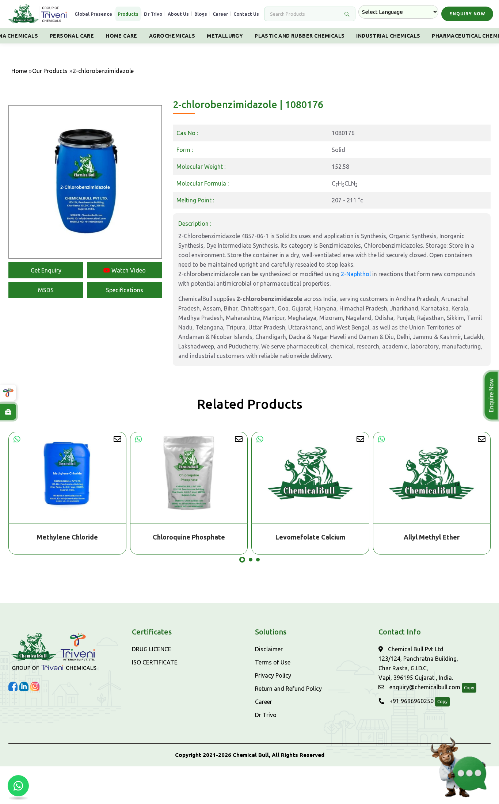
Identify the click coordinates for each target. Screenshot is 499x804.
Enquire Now (492, 395)
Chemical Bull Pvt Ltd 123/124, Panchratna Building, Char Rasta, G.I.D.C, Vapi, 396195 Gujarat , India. (418, 663)
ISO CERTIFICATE (155, 662)
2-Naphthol (356, 274)
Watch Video (128, 270)
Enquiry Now (467, 13)
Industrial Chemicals (388, 36)
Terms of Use (272, 662)
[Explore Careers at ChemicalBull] (8, 412)
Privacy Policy (273, 675)
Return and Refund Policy (288, 688)
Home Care (121, 36)
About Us (178, 13)
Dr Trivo (153, 13)
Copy (469, 687)
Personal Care (72, 36)
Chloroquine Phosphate (189, 537)
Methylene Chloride (67, 537)
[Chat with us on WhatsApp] (18, 786)
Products (128, 13)
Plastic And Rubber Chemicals (299, 36)
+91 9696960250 (411, 701)
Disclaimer (269, 649)
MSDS (46, 290)
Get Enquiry (46, 270)
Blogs (200, 13)
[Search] (347, 14)
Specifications (124, 290)
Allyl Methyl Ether (432, 537)
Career (220, 13)
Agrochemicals (172, 36)
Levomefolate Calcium (310, 537)
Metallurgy (225, 36)
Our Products (50, 71)
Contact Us (246, 13)
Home (19, 71)
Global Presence (93, 13)
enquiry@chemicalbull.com (424, 687)
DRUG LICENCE (151, 649)
